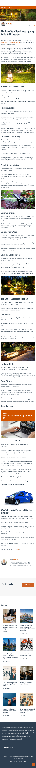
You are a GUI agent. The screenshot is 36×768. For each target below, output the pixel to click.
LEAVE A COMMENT (28, 584)
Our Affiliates (8, 747)
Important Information (18, 758)
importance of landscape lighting (10, 42)
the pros (17, 549)
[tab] (16, 440)
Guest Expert (9, 23)
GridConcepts (23, 761)
